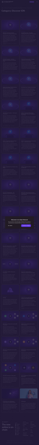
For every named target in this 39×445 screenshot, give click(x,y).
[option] (0, 444)
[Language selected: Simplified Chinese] (18, 443)
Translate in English (26, 225)
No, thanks (10, 225)
